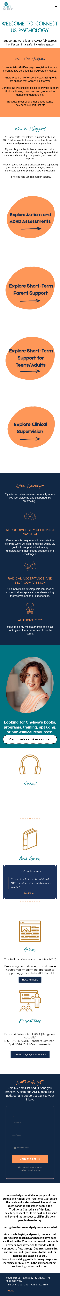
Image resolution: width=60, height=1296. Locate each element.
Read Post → (30, 893)
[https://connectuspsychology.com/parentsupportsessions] (30, 289)
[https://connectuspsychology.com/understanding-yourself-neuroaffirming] (30, 359)
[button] (55, 5)
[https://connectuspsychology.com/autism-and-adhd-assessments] (30, 219)
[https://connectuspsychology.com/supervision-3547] (30, 430)
